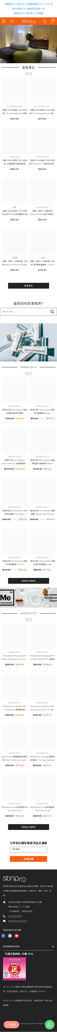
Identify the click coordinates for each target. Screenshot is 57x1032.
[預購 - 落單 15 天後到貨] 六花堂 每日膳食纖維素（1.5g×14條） (42, 263)
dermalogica (14, 406)
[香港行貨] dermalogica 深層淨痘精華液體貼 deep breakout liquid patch (42, 563)
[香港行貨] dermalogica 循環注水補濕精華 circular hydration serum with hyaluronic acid (14, 563)
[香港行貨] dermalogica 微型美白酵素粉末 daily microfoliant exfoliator (42, 412)
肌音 (14, 207)
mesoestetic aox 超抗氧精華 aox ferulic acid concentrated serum (42, 809)
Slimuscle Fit (42, 157)
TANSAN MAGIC (42, 207)
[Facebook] (3, 936)
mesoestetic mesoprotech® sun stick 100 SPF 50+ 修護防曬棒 (42, 658)
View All (28, 73)
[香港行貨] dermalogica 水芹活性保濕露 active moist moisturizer (14, 512)
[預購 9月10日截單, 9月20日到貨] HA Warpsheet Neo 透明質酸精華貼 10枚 (14, 112)
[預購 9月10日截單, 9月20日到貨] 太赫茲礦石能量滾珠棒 (14, 162)
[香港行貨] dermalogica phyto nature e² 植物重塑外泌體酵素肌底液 (14, 462)
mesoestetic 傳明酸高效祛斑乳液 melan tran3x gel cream (15, 758)
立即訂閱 (28, 858)
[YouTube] (16, 936)
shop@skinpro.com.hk (17, 921)
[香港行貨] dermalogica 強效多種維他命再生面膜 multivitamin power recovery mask (14, 412)
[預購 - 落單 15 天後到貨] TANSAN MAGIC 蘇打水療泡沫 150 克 (42, 213)
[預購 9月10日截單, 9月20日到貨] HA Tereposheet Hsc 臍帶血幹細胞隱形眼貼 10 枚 (42, 112)
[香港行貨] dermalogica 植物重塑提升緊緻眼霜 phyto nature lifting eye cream (42, 462)
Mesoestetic (14, 652)
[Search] (12, 21)
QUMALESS (15, 157)
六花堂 (14, 258)
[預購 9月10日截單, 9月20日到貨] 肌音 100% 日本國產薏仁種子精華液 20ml (14, 213)
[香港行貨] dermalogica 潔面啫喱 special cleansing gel (42, 512)
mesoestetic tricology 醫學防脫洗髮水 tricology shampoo (42, 758)
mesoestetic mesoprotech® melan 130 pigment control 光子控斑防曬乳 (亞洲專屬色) (14, 658)
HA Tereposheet (15, 106)
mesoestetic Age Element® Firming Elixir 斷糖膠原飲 (14, 708)
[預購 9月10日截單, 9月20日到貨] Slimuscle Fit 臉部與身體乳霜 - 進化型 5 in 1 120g (42, 162)
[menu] (3, 21)
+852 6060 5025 (15, 916)
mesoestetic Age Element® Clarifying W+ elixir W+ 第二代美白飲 (42, 708)
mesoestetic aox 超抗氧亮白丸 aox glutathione (15, 809)
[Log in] (45, 21)
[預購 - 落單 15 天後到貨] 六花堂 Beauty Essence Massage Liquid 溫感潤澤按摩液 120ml (14, 263)
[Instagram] (10, 936)
